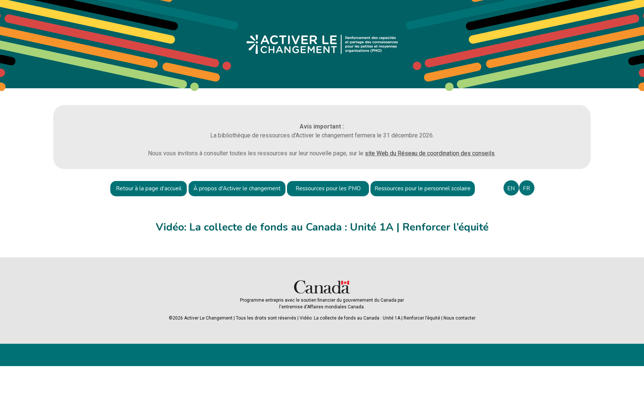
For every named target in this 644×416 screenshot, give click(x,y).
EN (511, 188)
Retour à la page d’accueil (148, 188)
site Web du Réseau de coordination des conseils (430, 153)
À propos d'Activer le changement (237, 188)
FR (526, 188)
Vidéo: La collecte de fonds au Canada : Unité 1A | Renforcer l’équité (370, 318)
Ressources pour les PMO (328, 188)
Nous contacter (459, 318)
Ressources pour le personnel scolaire (423, 188)
